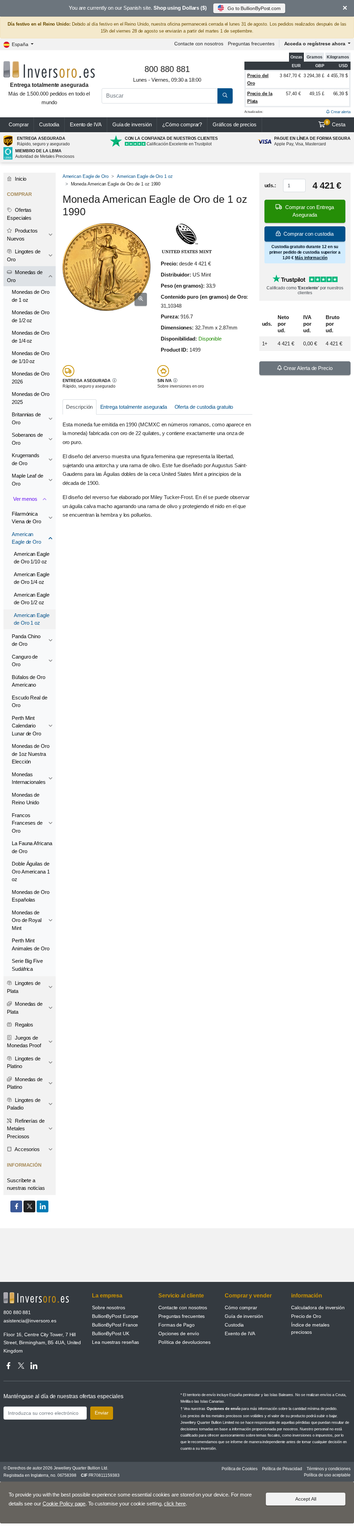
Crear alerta (340, 112)
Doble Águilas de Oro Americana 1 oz (31, 871)
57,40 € (293, 93)
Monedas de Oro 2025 (30, 398)
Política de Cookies (239, 1468)
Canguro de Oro (25, 661)
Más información (311, 257)
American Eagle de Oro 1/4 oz (31, 578)
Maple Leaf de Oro (27, 480)
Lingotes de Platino (23, 1062)
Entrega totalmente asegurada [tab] (133, 407)
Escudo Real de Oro (29, 701)
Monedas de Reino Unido (25, 799)
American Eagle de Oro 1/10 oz (31, 558)
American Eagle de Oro (86, 176)
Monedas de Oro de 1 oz (30, 296)
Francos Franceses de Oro (27, 823)
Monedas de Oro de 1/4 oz (30, 337)
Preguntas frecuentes (251, 43)
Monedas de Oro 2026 (30, 377)
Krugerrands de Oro (25, 459)
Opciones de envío (178, 1333)
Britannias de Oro (26, 418)
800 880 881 (17, 1312)
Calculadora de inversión (318, 1307)
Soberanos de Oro (27, 439)
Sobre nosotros (108, 1307)
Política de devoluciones (184, 1342)
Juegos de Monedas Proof (24, 1042)
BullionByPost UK (110, 1333)
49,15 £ (316, 93)
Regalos (23, 1025)
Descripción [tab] (79, 407)
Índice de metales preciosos (310, 1328)
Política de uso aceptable (327, 1475)
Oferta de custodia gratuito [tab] (204, 407)
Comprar (18, 124)
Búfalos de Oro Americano (28, 681)
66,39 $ (340, 93)
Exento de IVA (86, 124)
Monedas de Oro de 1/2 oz (30, 316)
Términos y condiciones (329, 1468)
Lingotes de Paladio (23, 1104)
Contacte (198, 43)
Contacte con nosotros (182, 1307)
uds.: (270, 185)
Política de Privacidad (282, 1468)
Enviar (102, 1412)
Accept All (305, 1499)
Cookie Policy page (64, 1504)
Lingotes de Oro (23, 255)
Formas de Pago (176, 1325)
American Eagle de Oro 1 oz (145, 176)
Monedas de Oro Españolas (30, 896)
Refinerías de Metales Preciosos (26, 1128)
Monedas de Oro (25, 276)
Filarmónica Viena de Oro (26, 518)
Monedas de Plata (25, 1008)
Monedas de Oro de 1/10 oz (30, 357)
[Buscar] (225, 95)
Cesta (335, 124)
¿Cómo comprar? (182, 124)
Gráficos (235, 124)
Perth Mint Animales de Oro (30, 944)
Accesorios (26, 1149)
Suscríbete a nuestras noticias (26, 1184)
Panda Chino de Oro (26, 640)
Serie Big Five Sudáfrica (27, 965)
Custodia (49, 124)
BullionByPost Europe (115, 1316)
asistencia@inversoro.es (29, 1320)
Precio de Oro (306, 1316)
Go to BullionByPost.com (254, 8)
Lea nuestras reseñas (115, 1342)
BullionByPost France (115, 1325)
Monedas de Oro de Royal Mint (26, 920)
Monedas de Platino (25, 1083)
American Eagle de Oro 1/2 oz (31, 599)
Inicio (19, 179)
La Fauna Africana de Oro (32, 847)
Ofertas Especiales (19, 214)
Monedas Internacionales (29, 778)
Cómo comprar (241, 1307)
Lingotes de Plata (23, 987)
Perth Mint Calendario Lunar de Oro (26, 725)
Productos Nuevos (22, 235)
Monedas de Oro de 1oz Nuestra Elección (30, 753)
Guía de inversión (132, 124)
